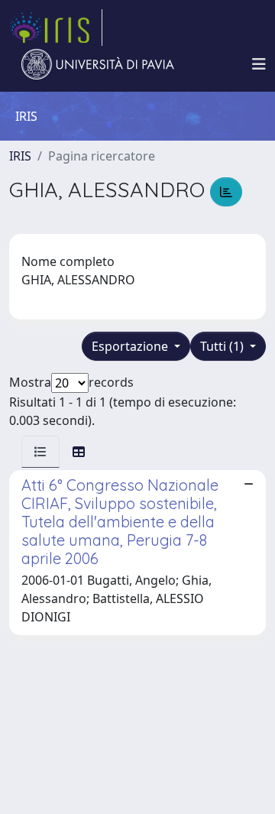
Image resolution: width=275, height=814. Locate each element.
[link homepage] (55, 27)
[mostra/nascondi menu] (259, 64)
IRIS (20, 156)
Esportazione (131, 346)
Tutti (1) (223, 346)
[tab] (40, 452)
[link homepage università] (97, 64)
